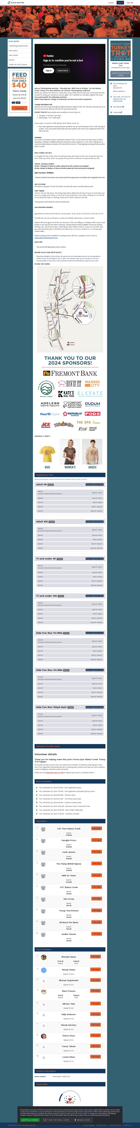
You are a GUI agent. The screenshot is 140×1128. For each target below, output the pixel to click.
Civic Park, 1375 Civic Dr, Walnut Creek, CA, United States (121, 99)
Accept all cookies (30, 1120)
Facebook (117, 112)
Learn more (19, 108)
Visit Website (117, 107)
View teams (13, 50)
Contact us (127, 1125)
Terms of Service (115, 1125)
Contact (111, 3)
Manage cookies (84, 1120)
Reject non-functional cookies (56, 1120)
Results (11, 60)
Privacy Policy (101, 1125)
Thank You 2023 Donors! (18, 64)
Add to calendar (119, 91)
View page (97, 828)
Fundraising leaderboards (18, 46)
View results (13, 55)
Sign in (120, 3)
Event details (14, 41)
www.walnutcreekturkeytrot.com (46, 238)
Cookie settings (88, 1125)
